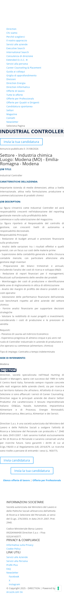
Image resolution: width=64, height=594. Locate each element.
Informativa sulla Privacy (19, 544)
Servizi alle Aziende (17, 557)
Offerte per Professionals (20, 98)
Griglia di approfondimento (21, 75)
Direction (11, 28)
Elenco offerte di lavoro (16, 480)
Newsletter (12, 121)
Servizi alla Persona (17, 561)
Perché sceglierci (15, 36)
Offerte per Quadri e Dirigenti (22, 102)
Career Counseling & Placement (23, 67)
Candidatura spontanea (19, 106)
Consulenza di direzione (19, 56)
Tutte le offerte (14, 94)
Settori (10, 110)
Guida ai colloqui (15, 71)
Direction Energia (15, 83)
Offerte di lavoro (15, 90)
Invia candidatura (17, 460)
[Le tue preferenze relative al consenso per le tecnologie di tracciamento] (58, 588)
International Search (17, 52)
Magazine (11, 114)
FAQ (8, 568)
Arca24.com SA (14, 592)
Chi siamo (11, 32)
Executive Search (15, 48)
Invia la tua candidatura (21, 142)
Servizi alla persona (17, 63)
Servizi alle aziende (17, 44)
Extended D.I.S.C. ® (17, 59)
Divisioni (11, 79)
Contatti (10, 117)
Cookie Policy (13, 548)
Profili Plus (12, 564)
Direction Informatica (18, 87)
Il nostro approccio (16, 40)
